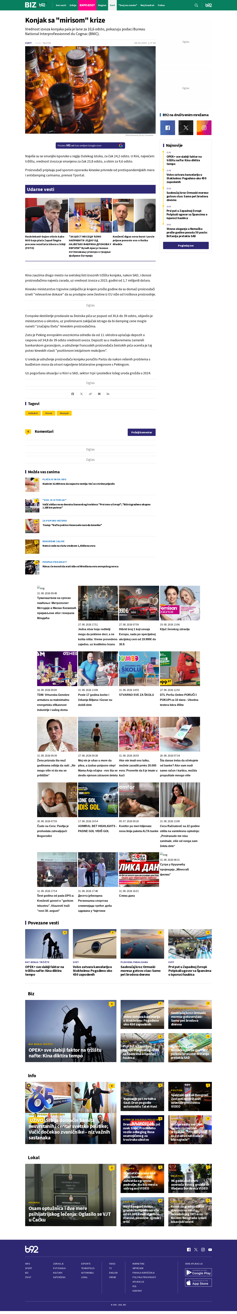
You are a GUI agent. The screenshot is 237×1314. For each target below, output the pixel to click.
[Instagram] (204, 127)
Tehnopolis (87, 1268)
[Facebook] (167, 127)
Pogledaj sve (185, 245)
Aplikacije (138, 1281)
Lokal (84, 1277)
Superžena (59, 1277)
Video (112, 1263)
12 (36, 542)
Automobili (87, 1272)
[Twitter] (186, 127)
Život (28, 1277)
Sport (28, 1268)
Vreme (112, 1277)
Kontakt (137, 1290)
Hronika (34, 1202)
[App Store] (198, 1283)
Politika (177, 1090)
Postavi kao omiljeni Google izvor (79, 145)
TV (110, 1268)
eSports (86, 1263)
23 (36, 480)
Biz (27, 1272)
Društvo (177, 1176)
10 (36, 562)
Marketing (139, 1263)
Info (27, 1263)
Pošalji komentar (141, 432)
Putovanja (59, 1268)
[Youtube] (210, 1249)
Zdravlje (58, 1263)
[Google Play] (198, 1272)
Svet (28, 43)
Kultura (57, 1272)
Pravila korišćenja (144, 1272)
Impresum (138, 1268)
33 (36, 521)
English (113, 1272)
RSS (134, 1286)
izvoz (49, 413)
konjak (64, 413)
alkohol (34, 413)
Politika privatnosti (144, 1277)
